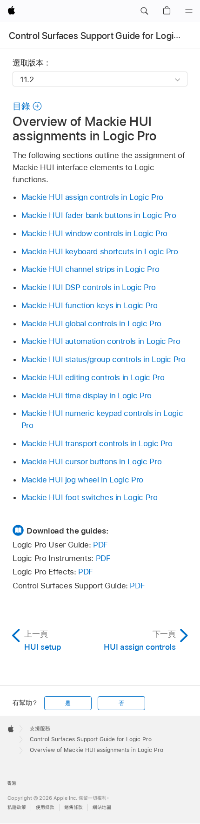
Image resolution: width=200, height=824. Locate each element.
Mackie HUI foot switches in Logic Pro (89, 497)
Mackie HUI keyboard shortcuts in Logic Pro (99, 251)
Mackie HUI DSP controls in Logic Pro (88, 287)
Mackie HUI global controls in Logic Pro (91, 323)
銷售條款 (73, 807)
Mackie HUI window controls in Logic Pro (94, 233)
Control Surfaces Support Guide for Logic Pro (102, 35)
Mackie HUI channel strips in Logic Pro (90, 269)
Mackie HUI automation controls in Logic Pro (100, 341)
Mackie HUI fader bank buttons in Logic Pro (98, 215)
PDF (100, 544)
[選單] (189, 11)
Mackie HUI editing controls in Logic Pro (93, 377)
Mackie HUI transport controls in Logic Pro (97, 443)
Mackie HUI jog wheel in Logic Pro (82, 479)
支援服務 (40, 729)
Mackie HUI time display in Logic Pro (86, 395)
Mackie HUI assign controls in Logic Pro (92, 197)
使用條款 (45, 807)
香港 (11, 783)
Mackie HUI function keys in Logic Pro (89, 305)
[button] (144, 11)
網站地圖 (102, 807)
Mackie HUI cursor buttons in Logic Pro (91, 461)
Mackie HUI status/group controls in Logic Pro (103, 359)
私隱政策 (16, 807)
